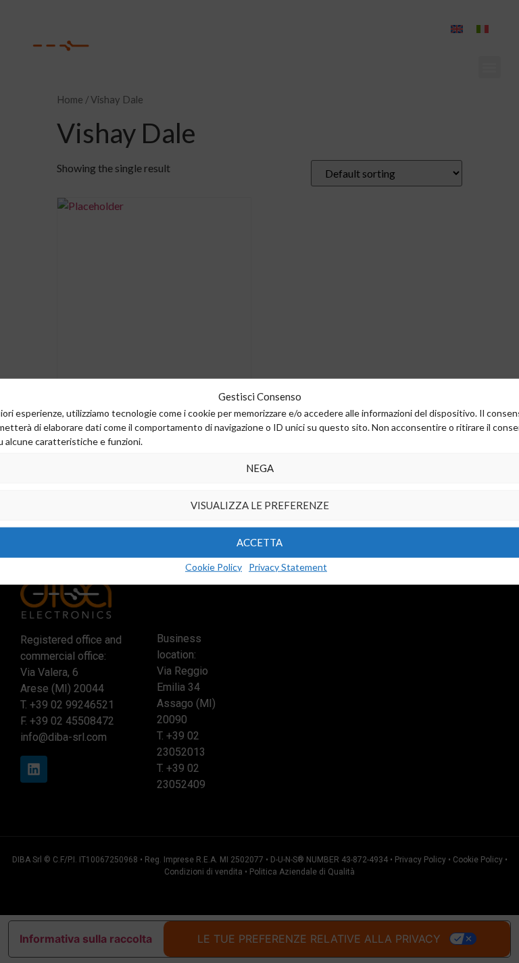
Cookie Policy (213, 566)
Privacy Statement (288, 566)
